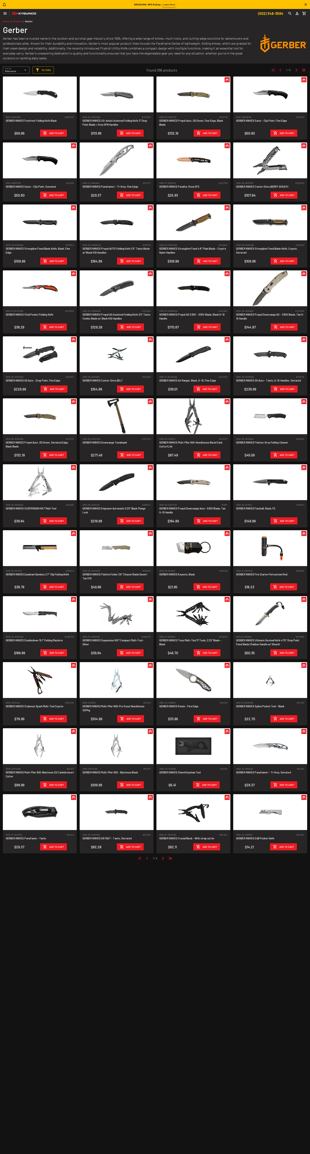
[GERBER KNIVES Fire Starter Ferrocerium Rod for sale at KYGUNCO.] (270, 547)
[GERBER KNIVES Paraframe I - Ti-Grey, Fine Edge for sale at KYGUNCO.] (117, 160)
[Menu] (5, 13)
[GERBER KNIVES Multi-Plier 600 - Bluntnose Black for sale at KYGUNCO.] (117, 745)
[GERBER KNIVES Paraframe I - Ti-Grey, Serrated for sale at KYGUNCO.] (270, 745)
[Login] (297, 13)
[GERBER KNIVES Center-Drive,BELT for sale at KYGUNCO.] (117, 354)
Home (6, 21)
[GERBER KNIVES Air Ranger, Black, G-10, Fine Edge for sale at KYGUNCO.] (193, 354)
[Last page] (303, 70)
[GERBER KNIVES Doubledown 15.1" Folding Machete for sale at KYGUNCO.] (40, 613)
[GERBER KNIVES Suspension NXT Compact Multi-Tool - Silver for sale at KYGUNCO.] (117, 613)
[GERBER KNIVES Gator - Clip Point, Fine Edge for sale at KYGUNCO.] (270, 94)
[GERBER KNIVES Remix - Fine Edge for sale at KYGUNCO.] (193, 679)
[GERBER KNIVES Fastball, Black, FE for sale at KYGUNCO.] (270, 481)
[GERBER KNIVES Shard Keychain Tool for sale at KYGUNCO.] (193, 745)
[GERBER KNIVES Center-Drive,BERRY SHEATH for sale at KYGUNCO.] (270, 160)
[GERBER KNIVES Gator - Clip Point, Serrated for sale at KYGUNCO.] (40, 160)
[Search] (289, 13)
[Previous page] (280, 70)
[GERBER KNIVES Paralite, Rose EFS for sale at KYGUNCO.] (193, 160)
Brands (17, 21)
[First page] (273, 70)
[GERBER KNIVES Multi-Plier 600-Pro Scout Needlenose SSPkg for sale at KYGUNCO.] (117, 679)
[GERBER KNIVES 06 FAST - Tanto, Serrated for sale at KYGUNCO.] (117, 811)
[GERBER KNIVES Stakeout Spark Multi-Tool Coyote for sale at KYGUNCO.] (40, 679)
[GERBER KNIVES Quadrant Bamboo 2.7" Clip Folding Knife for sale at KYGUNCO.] (40, 547)
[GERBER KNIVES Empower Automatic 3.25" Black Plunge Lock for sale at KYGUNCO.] (117, 481)
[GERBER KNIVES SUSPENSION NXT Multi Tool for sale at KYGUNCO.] (40, 481)
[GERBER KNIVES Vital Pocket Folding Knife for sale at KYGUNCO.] (40, 288)
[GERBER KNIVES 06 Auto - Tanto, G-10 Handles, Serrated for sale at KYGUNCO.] (270, 354)
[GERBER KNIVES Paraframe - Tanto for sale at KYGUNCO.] (40, 811)
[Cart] (304, 13)
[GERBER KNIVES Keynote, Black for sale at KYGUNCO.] (193, 547)
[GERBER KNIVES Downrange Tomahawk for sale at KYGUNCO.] (117, 416)
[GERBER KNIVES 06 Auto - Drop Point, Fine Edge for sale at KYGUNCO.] (40, 354)
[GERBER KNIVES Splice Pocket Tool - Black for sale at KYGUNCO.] (270, 679)
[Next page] (296, 70)
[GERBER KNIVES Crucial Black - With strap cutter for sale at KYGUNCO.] (193, 811)
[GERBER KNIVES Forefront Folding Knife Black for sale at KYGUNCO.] (40, 94)
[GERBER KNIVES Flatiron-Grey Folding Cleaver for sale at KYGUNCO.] (270, 416)
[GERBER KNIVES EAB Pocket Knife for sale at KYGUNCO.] (270, 811)
